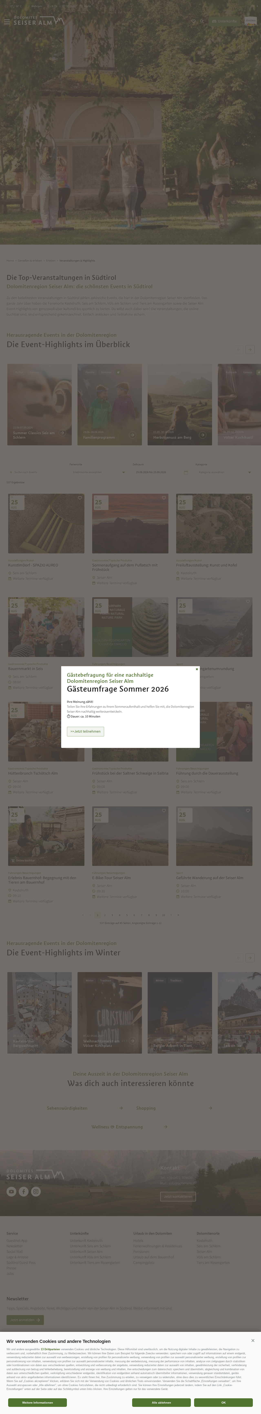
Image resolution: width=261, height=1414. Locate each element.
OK (223, 1402)
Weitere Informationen (37, 1402)
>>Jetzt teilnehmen (86, 731)
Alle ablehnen (161, 1402)
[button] (252, 1340)
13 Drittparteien (50, 1349)
